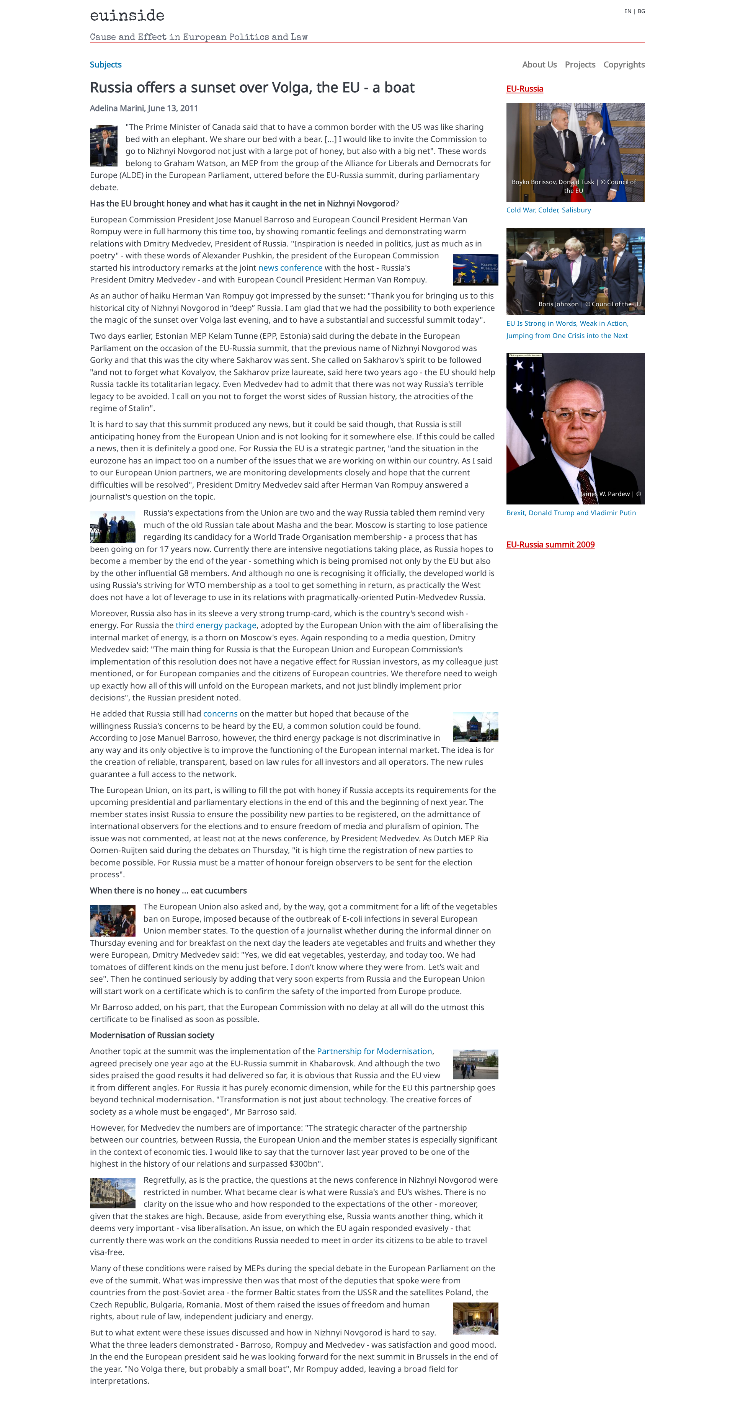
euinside (127, 17)
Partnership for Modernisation (374, 1051)
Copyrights (624, 64)
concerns (220, 713)
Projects (580, 64)
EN (628, 11)
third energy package (216, 625)
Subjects (106, 64)
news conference (290, 267)
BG (641, 11)
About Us (540, 64)
